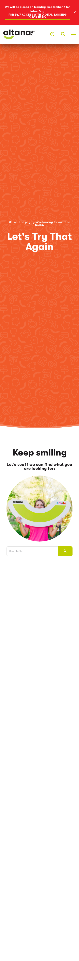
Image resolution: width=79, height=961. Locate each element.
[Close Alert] (76, 12)
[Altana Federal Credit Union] (19, 34)
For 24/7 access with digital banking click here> (37, 16)
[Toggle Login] (52, 34)
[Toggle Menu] (72, 34)
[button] (63, 34)
